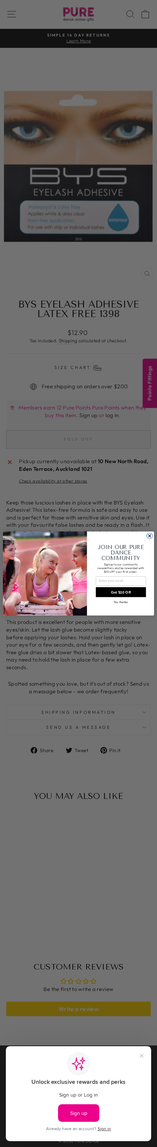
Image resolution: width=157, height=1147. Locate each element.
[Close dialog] (150, 536)
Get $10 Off (121, 592)
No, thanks (121, 602)
